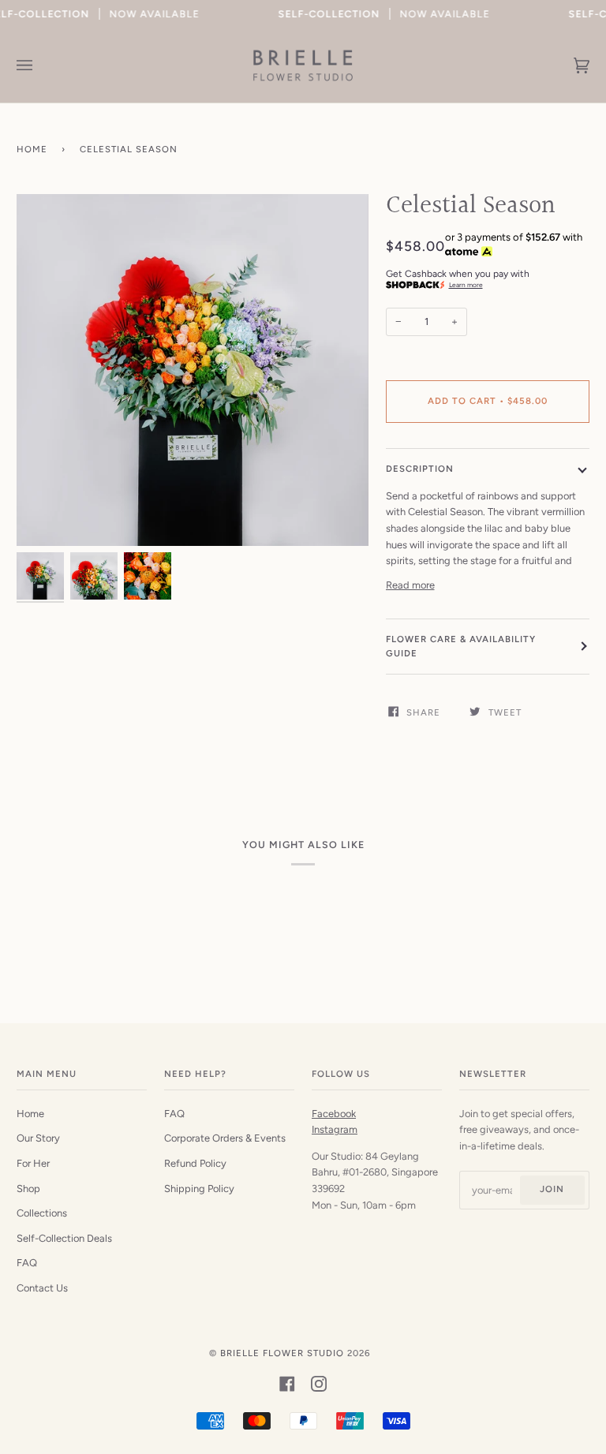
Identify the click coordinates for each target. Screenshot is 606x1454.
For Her (33, 1163)
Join (552, 1188)
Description (420, 468)
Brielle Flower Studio (282, 1353)
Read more (410, 585)
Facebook (334, 1113)
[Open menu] (40, 65)
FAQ (27, 1263)
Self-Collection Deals (64, 1238)
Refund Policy (195, 1163)
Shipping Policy (199, 1188)
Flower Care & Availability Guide (461, 646)
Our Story (38, 1138)
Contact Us (42, 1288)
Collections (42, 1213)
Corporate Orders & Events (225, 1138)
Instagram (334, 1129)
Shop (28, 1188)
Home (32, 149)
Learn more (466, 285)
